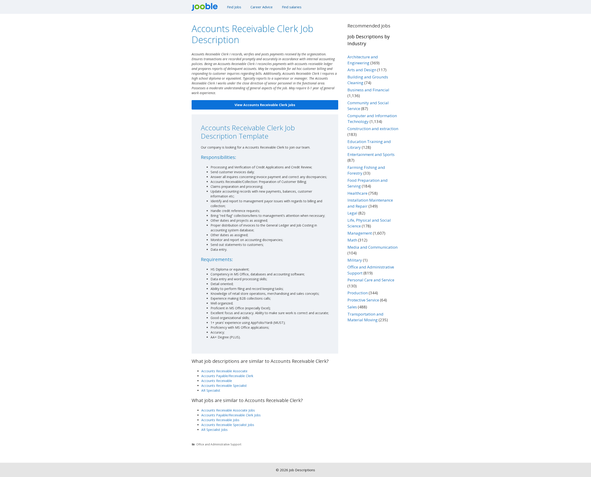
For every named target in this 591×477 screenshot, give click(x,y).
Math (352, 240)
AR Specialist (210, 390)
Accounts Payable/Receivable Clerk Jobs (231, 415)
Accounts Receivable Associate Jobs (228, 410)
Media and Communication (372, 247)
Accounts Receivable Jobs (220, 420)
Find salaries (292, 7)
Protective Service (363, 300)
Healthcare (357, 193)
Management (359, 233)
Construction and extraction (372, 128)
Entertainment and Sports (371, 154)
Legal (352, 213)
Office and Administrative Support (218, 444)
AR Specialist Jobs (214, 429)
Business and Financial (368, 89)
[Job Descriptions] (206, 7)
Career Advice (261, 7)
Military (354, 260)
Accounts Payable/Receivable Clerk (227, 376)
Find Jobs (234, 7)
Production (357, 292)
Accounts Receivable (216, 381)
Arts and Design (361, 69)
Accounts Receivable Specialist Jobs (227, 425)
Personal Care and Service (370, 280)
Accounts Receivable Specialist (224, 385)
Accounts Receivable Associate (224, 371)
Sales (352, 307)
